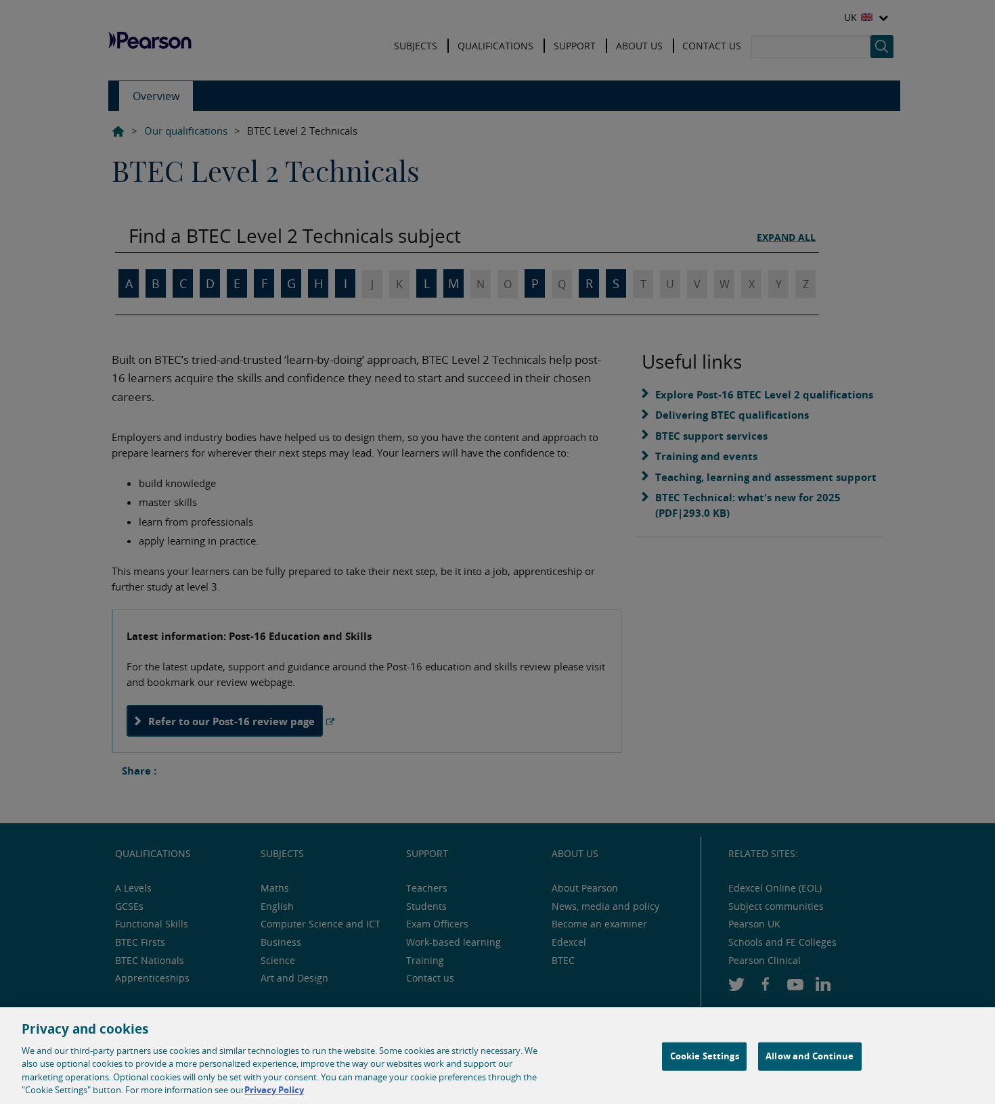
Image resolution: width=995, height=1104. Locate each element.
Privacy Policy (274, 1090)
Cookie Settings (704, 1056)
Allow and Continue (810, 1056)
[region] (497, 1055)
